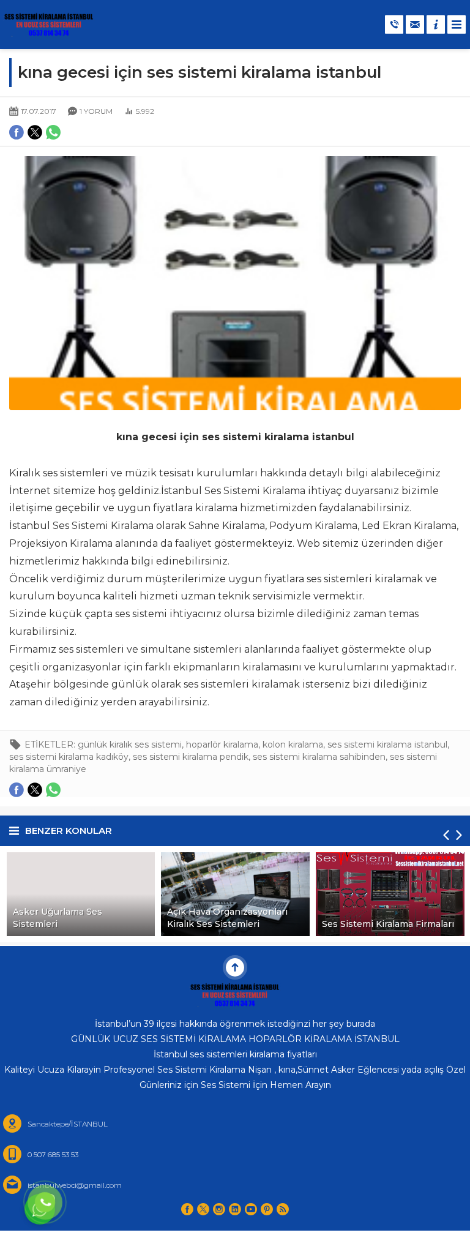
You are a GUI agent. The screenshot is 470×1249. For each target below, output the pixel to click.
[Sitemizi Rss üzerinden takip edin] (283, 1209)
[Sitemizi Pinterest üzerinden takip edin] (267, 1209)
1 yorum (96, 111)
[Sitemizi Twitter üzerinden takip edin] (203, 1209)
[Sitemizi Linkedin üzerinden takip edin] (235, 1209)
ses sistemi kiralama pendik (190, 756)
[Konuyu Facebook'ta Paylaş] (16, 789)
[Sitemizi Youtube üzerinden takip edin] (251, 1209)
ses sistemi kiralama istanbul (387, 744)
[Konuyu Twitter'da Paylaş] (35, 789)
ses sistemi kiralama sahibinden (319, 756)
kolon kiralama (293, 744)
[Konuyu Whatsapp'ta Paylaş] (53, 789)
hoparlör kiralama (222, 744)
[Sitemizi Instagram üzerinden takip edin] (219, 1209)
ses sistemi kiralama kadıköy (69, 756)
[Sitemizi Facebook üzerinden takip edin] (187, 1209)
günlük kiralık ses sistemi (130, 744)
